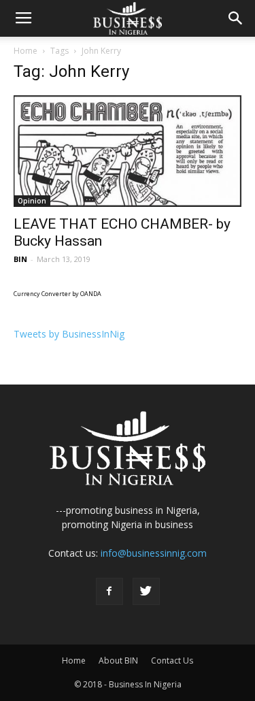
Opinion (32, 201)
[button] (236, 18)
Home (25, 50)
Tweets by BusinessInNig (69, 333)
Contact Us (172, 660)
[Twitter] (146, 591)
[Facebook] (109, 591)
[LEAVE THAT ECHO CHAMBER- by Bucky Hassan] (127, 151)
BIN (20, 259)
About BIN (118, 660)
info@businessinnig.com (154, 553)
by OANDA (86, 293)
